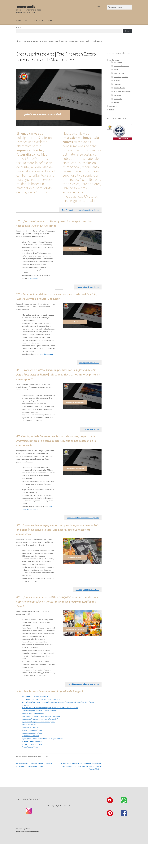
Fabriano (117, 80)
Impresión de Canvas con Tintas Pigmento (83, 518)
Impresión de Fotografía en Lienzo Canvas (83, 684)
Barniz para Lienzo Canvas (89, 363)
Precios (116, 102)
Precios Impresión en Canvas (88, 210)
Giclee (116, 69)
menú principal (22, 20)
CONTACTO (38, 20)
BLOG (98, 7)
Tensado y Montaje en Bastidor (87, 590)
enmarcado (118, 99)
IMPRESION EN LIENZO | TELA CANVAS (35, 41)
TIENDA (49, 20)
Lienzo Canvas (119, 73)
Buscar (18, 27)
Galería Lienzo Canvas (90, 429)
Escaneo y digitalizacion (122, 91)
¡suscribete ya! (33, 278)
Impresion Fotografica (121, 66)
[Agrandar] (99, 232)
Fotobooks (117, 84)
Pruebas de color (119, 88)
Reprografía (118, 62)
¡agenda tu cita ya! (46, 354)
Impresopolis (25, 6)
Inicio (20, 41)
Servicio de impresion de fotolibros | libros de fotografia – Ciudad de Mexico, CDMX (34, 764)
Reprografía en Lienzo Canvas (87, 287)
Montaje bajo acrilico (121, 77)
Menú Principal (67, 210)
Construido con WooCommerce (27, 831)
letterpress (117, 95)
